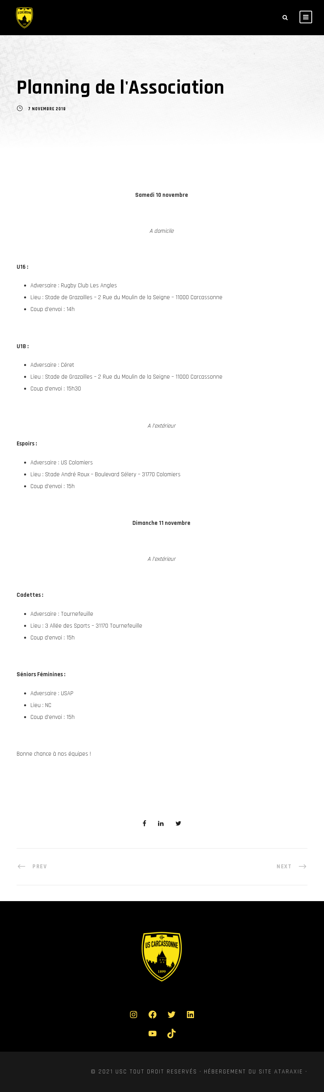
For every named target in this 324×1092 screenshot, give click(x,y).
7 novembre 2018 (47, 109)
